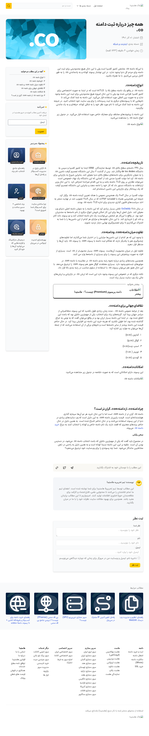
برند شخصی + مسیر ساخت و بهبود (19, 207)
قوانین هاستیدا (18, 659)
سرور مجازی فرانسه (88, 682)
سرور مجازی (90, 648)
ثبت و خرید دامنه (135, 651)
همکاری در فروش (17, 670)
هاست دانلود (114, 666)
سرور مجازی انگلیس (87, 679)
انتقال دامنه (138, 655)
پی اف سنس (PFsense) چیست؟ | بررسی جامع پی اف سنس (47, 620)
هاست (117, 648)
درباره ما (21, 655)
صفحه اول (98, 5)
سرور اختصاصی (65, 648)
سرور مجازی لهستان (87, 667)
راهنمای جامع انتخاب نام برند (18, 170)
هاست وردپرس (113, 658)
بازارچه (46, 671)
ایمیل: (137, 547)
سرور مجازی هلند (88, 675)
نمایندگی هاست (113, 674)
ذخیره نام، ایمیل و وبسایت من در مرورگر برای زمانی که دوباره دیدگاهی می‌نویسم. (98, 558)
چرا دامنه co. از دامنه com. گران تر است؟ (27, 95)
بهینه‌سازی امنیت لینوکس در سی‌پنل (38, 241)
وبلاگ (22, 678)
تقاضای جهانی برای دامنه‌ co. (32, 88)
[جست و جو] (9, 6)
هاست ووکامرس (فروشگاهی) (113, 653)
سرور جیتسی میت (41, 659)
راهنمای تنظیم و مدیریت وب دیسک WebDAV (131, 619)
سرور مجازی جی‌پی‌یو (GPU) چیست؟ (74, 619)
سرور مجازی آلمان (88, 659)
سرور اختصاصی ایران (63, 651)
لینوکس (42, 234)
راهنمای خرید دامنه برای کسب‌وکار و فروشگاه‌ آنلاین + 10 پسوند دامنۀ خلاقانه (18, 620)
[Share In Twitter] (64, 467)
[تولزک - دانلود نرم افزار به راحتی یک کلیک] (37, 305)
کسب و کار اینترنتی (17, 162)
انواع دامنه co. (38, 77)
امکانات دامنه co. (36, 91)
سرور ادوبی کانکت (41, 651)
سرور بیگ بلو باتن (41, 655)
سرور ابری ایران (90, 651)
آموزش (21, 198)
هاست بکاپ (114, 670)
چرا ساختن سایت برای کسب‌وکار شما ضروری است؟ (38, 207)
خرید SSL (139, 666)
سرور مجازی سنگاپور (87, 694)
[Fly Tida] (17, 305)
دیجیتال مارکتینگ (39, 162)
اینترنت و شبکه (120, 44)
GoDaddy (126, 209)
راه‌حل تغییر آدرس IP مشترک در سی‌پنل (103, 619)
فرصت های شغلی (17, 674)
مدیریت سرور (43, 667)
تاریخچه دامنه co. (36, 81)
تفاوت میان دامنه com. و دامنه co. (29, 84)
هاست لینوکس (113, 662)
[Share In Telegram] (72, 467)
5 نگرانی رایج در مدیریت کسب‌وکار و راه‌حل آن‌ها (38, 171)
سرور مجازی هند (89, 663)
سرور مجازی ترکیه (88, 671)
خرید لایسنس (43, 663)
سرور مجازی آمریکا (88, 686)
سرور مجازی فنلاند (88, 690)
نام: (138, 538)
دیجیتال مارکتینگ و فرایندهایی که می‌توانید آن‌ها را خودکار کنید (17, 244)
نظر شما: (136, 525)
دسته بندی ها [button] (85, 5)
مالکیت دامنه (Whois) (137, 661)
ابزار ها (46, 675)
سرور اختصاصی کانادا (63, 655)
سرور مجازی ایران (88, 655)
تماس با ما (20, 651)
